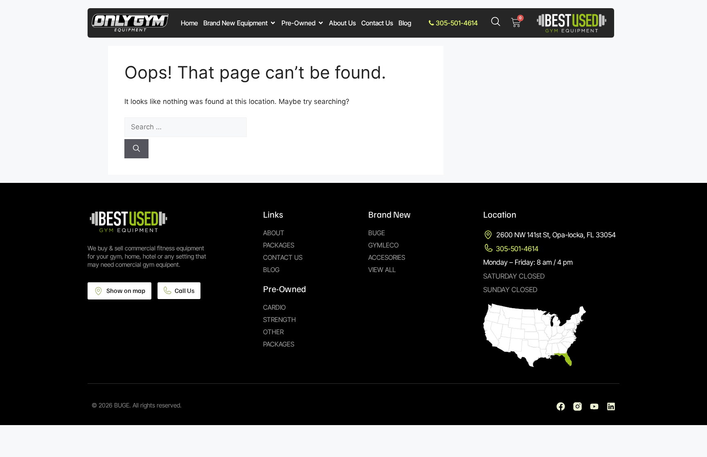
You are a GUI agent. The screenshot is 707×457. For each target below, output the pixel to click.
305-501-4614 (456, 23)
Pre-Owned (298, 23)
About (273, 233)
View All (382, 270)
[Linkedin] (611, 406)
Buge (376, 233)
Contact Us (377, 23)
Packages (278, 245)
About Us (342, 23)
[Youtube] (594, 406)
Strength (279, 319)
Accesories (386, 257)
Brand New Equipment (235, 23)
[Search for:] (275, 127)
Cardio (274, 307)
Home (189, 23)
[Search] (136, 149)
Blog (405, 23)
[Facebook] (560, 406)
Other (273, 332)
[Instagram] (577, 406)
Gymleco (383, 245)
